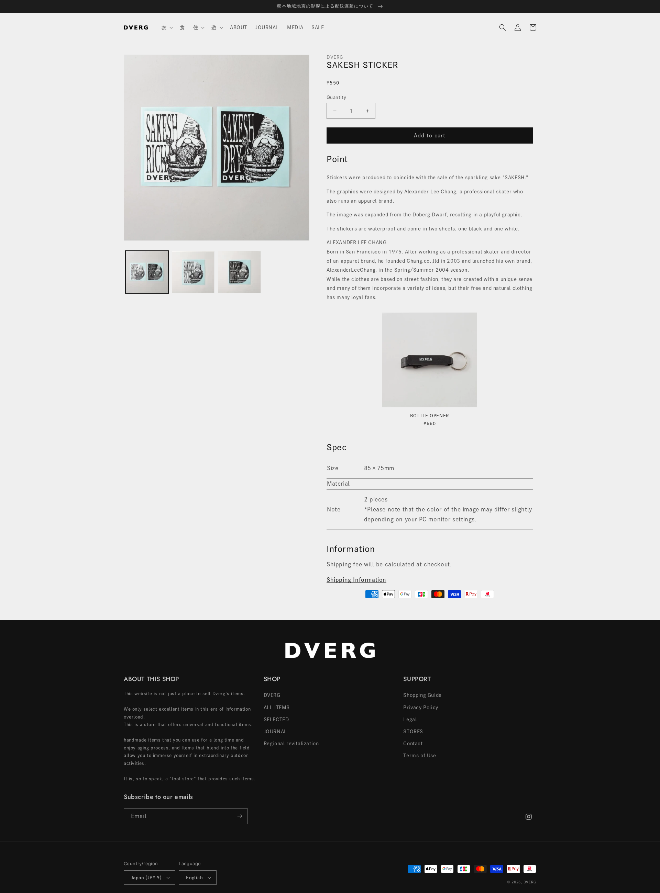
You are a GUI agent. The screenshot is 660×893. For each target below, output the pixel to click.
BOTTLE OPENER (429, 416)
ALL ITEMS (277, 707)
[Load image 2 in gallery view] (193, 272)
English (194, 877)
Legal (410, 719)
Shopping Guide (422, 695)
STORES (413, 731)
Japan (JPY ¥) (146, 877)
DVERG (272, 695)
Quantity (336, 97)
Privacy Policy (420, 707)
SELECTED (276, 719)
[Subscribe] (239, 816)
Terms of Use (419, 755)
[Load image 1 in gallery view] (146, 272)
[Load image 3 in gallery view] (239, 272)
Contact (412, 743)
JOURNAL (275, 731)
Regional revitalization (291, 743)
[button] (166, 27)
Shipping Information (356, 580)
